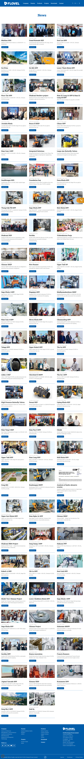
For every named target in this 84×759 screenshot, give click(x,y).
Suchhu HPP (6, 654)
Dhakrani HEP (6, 235)
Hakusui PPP (62, 544)
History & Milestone (6, 731)
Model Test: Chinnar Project (11, 599)
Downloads (44, 739)
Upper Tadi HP (62, 264)
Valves (42, 737)
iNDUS (22, 734)
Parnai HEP (33, 402)
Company (3, 729)
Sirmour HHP (34, 681)
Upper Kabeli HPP (36, 347)
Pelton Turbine (44, 731)
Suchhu (32, 235)
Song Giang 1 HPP (35, 544)
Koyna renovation (35, 654)
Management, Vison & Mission (8, 732)
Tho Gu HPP (61, 347)
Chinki (59, 430)
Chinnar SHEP (6, 264)
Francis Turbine (45, 732)
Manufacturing (5, 735)
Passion (23, 729)
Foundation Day (35, 180)
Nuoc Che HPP (6, 95)
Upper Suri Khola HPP (9, 516)
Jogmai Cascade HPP (9, 681)
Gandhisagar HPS (7, 180)
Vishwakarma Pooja (64, 235)
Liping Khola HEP (63, 402)
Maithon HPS (6, 40)
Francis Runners (63, 654)
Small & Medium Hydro (26, 731)
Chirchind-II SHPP (36, 375)
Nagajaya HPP (34, 292)
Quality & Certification (6, 734)
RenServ (23, 732)
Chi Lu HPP (33, 571)
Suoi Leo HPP (62, 40)
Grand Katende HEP (36, 40)
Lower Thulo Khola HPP (66, 68)
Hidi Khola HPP (63, 457)
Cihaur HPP (61, 123)
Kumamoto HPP (63, 681)
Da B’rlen (4, 68)
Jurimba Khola (7, 123)
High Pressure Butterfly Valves (13, 402)
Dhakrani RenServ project (38, 95)
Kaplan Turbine (44, 734)
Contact (43, 742)
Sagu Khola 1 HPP (7, 292)
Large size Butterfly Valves (67, 151)
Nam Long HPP (34, 457)
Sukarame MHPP (63, 626)
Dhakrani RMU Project (9, 544)
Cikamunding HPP (64, 320)
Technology (4, 738)
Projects (23, 739)
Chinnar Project (35, 626)
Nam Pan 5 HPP (35, 430)
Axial (42, 735)
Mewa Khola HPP (35, 320)
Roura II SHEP (34, 123)
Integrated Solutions (36, 151)
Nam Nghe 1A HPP (36, 516)
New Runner (34, 264)
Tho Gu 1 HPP (62, 375)
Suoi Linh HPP (62, 571)
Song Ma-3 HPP (7, 709)
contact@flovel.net (70, 745)
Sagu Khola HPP (35, 208)
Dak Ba (31, 709)
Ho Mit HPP (33, 68)
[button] (3, 756)
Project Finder (24, 741)
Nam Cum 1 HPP (7, 151)
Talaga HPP (5, 347)
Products (43, 729)
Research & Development (7, 737)
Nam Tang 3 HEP (7, 430)
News (22, 743)
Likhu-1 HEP (5, 375)
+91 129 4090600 (70, 742)
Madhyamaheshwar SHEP (66, 292)
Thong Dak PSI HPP (8, 208)
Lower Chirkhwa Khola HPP (39, 599)
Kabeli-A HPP (6, 571)
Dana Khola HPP (63, 180)
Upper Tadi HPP (7, 457)
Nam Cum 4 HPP (7, 320)
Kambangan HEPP (36, 485)
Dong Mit (4, 485)
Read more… (5, 47)
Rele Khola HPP (63, 208)
